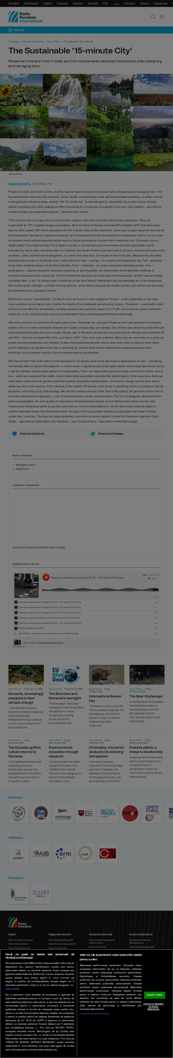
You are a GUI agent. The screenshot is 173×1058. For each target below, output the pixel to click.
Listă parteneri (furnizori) (94, 1013)
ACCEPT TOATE (155, 995)
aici (36, 1028)
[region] (86, 1003)
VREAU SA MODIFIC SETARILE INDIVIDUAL (153, 1007)
